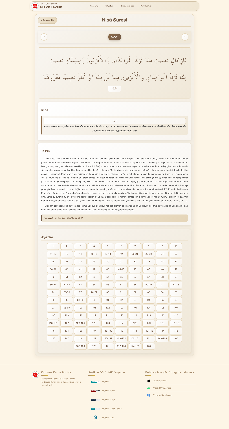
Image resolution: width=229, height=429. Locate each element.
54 (107, 277)
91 (107, 300)
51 (66, 277)
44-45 (121, 269)
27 (66, 262)
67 (121, 285)
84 (162, 292)
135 (67, 331)
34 (162, 262)
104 (135, 308)
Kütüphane (109, 6)
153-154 (121, 339)
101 (94, 308)
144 (162, 331)
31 (121, 262)
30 (107, 262)
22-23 (149, 254)
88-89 (80, 300)
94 (148, 300)
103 (121, 308)
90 (94, 300)
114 (135, 315)
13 (66, 254)
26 (53, 262)
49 (176, 269)
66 (107, 285)
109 (67, 315)
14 (80, 254)
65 (94, 285)
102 (108, 308)
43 (107, 269)
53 (94, 277)
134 (53, 331)
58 (162, 277)
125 (94, 323)
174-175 (135, 346)
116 (162, 315)
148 (80, 339)
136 (80, 331)
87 (66, 300)
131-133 (175, 323)
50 (53, 277)
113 (121, 315)
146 (53, 339)
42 (94, 269)
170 (94, 346)
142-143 (148, 331)
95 (162, 300)
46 (135, 269)
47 (148, 269)
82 (135, 292)
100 (80, 308)
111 (94, 315)
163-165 (162, 339)
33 (148, 262)
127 (121, 323)
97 (53, 308)
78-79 (94, 292)
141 (135, 331)
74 (53, 292)
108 (53, 315)
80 (107, 292)
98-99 (67, 308)
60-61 (53, 285)
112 (108, 315)
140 (121, 331)
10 (176, 246)
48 (162, 269)
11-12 (53, 254)
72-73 (176, 285)
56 (135, 277)
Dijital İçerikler (127, 6)
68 (135, 285)
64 (80, 285)
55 (121, 277)
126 (108, 323)
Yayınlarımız (145, 6)
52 (80, 277)
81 (121, 292)
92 (121, 300)
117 (176, 315)
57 (148, 277)
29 (94, 262)
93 (135, 300)
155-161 (135, 339)
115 (149, 315)
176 (149, 346)
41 (80, 269)
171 (108, 346)
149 (94, 339)
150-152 (107, 339)
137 (94, 331)
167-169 (80, 346)
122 (67, 323)
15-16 (94, 254)
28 (80, 262)
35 (176, 262)
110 (80, 315)
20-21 (135, 254)
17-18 (108, 254)
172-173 (121, 346)
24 (162, 254)
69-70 (149, 285)
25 (176, 254)
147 (67, 339)
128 (135, 323)
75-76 (67, 292)
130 (162, 323)
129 (149, 323)
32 (135, 262)
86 (53, 300)
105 (149, 308)
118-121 (53, 323)
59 (176, 277)
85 (176, 292)
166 (176, 339)
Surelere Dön (47, 20)
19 (121, 254)
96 (176, 300)
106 (162, 308)
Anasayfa (94, 6)
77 (80, 292)
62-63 (67, 285)
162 (149, 339)
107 (176, 308)
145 (176, 331)
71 (162, 285)
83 (148, 292)
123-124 (80, 323)
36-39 (53, 269)
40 (66, 269)
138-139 (107, 331)
